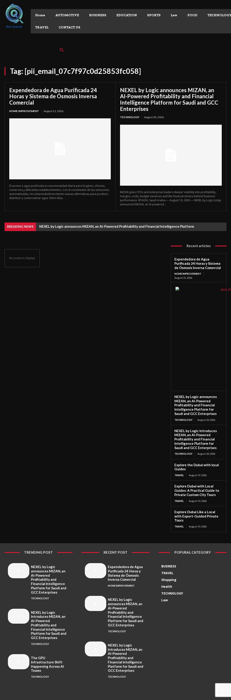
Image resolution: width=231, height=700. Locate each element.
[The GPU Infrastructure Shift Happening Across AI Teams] (18, 661)
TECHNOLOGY (129, 117)
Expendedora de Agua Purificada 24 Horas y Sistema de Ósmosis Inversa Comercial (53, 96)
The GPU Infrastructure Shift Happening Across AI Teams (47, 664)
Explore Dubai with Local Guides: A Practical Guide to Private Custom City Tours (196, 490)
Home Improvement (24, 111)
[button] (61, 50)
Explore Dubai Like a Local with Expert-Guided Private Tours (196, 516)
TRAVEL (179, 475)
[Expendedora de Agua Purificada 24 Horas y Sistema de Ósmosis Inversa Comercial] (60, 148)
